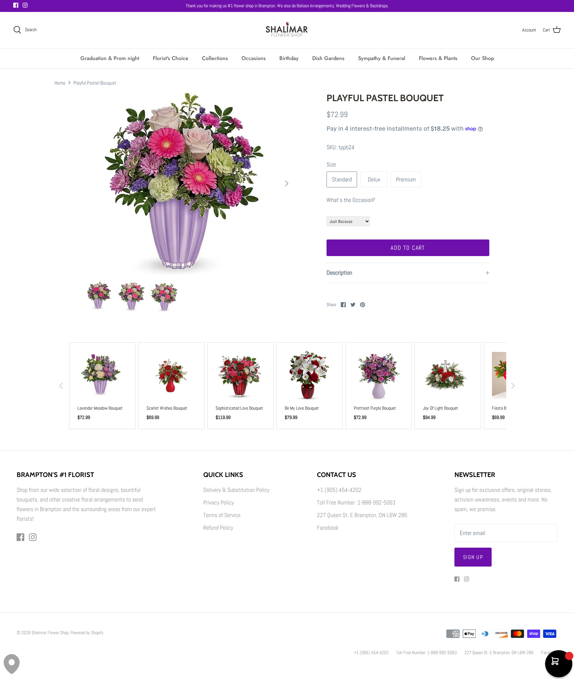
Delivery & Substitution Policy (236, 490)
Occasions (253, 58)
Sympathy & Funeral (381, 58)
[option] (189, 183)
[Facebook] (15, 5)
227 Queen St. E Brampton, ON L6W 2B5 (362, 515)
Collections (215, 58)
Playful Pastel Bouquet (94, 82)
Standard (342, 179)
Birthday (289, 58)
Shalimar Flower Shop (50, 633)
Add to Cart (408, 247)
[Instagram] (25, 5)
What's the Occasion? (351, 200)
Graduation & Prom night (109, 58)
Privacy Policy (218, 502)
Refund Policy (218, 527)
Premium (406, 179)
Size (331, 164)
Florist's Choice (170, 58)
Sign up (473, 557)
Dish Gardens (328, 58)
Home (59, 82)
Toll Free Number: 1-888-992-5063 (356, 502)
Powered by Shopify (87, 633)
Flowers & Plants (438, 58)
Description (339, 272)
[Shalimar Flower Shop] (287, 30)
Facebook (327, 527)
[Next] (286, 183)
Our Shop (482, 58)
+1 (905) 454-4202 (339, 490)
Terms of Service (221, 515)
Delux (374, 179)
